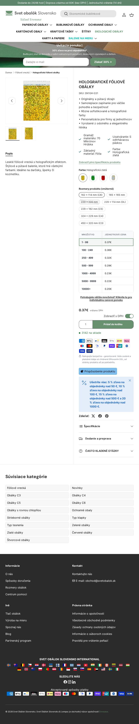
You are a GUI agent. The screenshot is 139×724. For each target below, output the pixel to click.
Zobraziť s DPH (113, 316)
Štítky (86, 31)
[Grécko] (72, 665)
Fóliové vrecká (22, 72)
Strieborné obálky (18, 517)
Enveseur (103, 711)
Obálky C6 (79, 502)
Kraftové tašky (62, 31)
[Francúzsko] (64, 665)
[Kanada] (106, 665)
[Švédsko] (110, 669)
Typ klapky (79, 517)
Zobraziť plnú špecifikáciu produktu (100, 162)
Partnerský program (18, 640)
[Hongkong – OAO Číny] (85, 665)
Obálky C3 (14, 495)
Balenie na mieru (81, 38)
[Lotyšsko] (121, 665)
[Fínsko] (57, 665)
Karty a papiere (53, 38)
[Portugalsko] (47, 669)
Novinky (77, 488)
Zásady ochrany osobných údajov (94, 627)
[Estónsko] (51, 665)
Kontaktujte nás (82, 574)
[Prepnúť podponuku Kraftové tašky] (76, 32)
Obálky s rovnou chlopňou (24, 510)
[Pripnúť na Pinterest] (106, 416)
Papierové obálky (35, 25)
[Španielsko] (89, 669)
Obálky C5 (14, 502)
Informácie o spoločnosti (88, 613)
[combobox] (88, 13)
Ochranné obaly (100, 25)
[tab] (9, 153)
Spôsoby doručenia (17, 580)
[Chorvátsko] (36, 665)
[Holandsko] (79, 665)
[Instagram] (69, 682)
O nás (9, 574)
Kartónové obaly (29, 31)
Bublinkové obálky (70, 25)
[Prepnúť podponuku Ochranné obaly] (116, 25)
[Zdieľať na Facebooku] (100, 416)
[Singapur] (68, 669)
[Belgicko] (22, 665)
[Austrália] (15, 665)
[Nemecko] (19, 669)
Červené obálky (82, 532)
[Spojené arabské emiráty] (96, 669)
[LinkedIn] (73, 682)
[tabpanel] (36, 168)
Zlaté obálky (15, 532)
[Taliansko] (117, 669)
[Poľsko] (40, 669)
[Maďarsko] (128, 665)
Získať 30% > (103, 62)
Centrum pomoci (16, 594)
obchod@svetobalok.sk (100, 580)
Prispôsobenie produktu (99, 371)
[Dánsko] (43, 665)
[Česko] (30, 665)
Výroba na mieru (16, 620)
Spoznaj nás (13, 627)
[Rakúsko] (54, 669)
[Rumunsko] (61, 669)
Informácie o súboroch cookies (92, 634)
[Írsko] (100, 665)
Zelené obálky (81, 525)
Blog (8, 634)
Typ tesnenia (15, 525)
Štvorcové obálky (18, 540)
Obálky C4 (79, 495)
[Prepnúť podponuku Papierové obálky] (51, 25)
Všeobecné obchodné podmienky (93, 620)
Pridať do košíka (113, 324)
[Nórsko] (26, 669)
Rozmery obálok (15, 587)
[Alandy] (9, 665)
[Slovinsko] (82, 669)
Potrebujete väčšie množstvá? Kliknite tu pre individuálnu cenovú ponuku (106, 298)
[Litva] (113, 665)
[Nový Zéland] (33, 669)
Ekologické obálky (109, 31)
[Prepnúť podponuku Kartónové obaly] (45, 32)
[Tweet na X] (93, 416)
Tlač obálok (13, 613)
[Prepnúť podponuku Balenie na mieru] (96, 38)
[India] (92, 665)
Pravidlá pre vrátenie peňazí (90, 640)
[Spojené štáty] (103, 669)
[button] (131, 15)
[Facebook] (65, 682)
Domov (8, 72)
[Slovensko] (75, 669)
